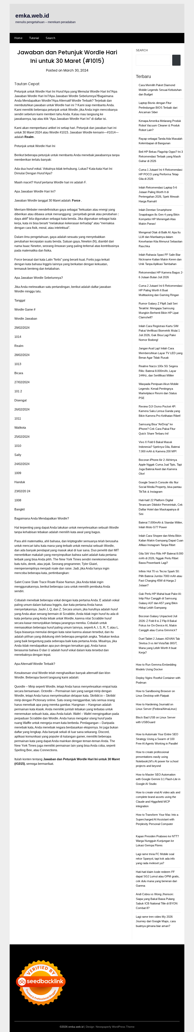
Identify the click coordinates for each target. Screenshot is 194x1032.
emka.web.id (32, 15)
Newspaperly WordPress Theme (115, 1026)
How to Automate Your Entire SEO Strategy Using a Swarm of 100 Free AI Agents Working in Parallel (157, 739)
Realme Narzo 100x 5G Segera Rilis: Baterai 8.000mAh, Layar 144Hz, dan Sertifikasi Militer (158, 371)
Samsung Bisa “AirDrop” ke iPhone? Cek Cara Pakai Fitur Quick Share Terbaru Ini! (157, 429)
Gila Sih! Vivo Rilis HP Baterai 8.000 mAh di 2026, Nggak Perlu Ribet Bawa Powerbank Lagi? (161, 558)
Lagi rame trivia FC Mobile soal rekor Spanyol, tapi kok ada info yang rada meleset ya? (155, 858)
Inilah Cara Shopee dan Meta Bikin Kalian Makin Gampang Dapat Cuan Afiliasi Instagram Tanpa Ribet (161, 540)
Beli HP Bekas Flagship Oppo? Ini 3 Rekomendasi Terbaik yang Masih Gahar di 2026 (161, 156)
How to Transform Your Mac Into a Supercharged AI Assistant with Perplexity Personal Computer (157, 819)
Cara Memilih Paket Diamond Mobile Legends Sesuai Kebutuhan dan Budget (160, 89)
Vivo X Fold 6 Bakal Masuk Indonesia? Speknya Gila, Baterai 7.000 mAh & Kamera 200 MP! (159, 446)
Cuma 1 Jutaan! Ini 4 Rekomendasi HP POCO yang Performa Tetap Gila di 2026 (160, 174)
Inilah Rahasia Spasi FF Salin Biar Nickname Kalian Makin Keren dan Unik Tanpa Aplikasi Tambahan (160, 259)
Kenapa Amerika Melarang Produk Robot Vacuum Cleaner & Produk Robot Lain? (160, 125)
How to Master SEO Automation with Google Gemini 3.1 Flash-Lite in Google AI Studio (158, 779)
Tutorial (34, 38)
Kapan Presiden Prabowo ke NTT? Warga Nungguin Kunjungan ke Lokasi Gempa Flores (157, 841)
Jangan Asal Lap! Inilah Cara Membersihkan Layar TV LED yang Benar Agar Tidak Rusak (160, 353)
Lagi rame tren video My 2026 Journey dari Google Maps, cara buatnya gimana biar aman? (156, 921)
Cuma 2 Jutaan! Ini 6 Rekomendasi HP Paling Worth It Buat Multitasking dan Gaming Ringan (160, 290)
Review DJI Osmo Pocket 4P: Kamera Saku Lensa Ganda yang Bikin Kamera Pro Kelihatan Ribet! (160, 411)
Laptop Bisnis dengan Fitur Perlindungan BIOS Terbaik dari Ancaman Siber (158, 107)
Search (50, 38)
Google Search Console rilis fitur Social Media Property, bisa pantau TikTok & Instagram (160, 487)
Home (18, 38)
